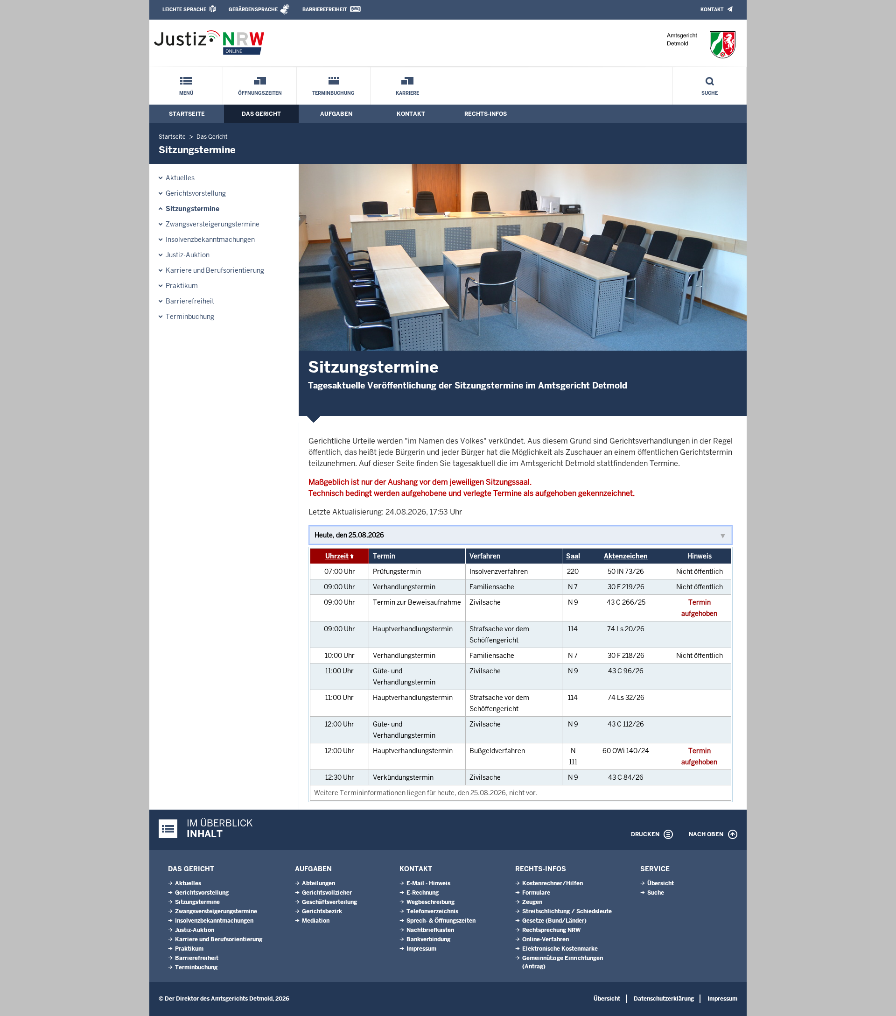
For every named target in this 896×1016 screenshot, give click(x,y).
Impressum (421, 948)
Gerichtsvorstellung (196, 193)
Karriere (407, 93)
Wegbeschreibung (430, 902)
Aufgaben (336, 114)
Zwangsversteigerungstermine (212, 224)
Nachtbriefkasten (430, 930)
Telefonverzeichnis (432, 911)
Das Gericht (261, 114)
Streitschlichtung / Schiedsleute (567, 911)
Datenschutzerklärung (664, 998)
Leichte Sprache (184, 10)
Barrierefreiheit (324, 10)
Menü (186, 93)
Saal (573, 556)
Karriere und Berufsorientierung (215, 270)
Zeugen (532, 902)
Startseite (187, 114)
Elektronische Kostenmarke (560, 948)
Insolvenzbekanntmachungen (210, 239)
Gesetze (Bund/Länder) (554, 920)
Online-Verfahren (545, 939)
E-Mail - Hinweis (428, 883)
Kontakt (711, 10)
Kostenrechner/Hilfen (552, 883)
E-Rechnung (422, 892)
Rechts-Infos (485, 114)
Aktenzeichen (626, 556)
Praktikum (182, 286)
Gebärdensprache (253, 10)
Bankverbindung (428, 939)
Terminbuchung (333, 93)
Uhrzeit (337, 556)
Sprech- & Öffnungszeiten (441, 920)
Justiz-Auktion (188, 255)
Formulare (536, 892)
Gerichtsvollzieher (327, 892)
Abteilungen (318, 883)
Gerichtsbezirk (322, 911)
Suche (709, 93)
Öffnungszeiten (260, 93)
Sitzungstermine (192, 209)
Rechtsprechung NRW (551, 930)
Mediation (315, 920)
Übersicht (660, 883)
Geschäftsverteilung (329, 902)
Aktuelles (180, 178)
